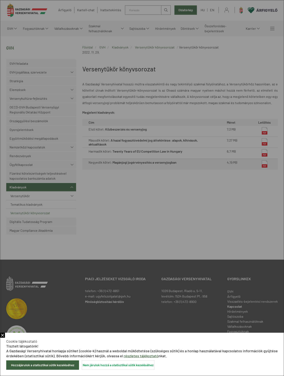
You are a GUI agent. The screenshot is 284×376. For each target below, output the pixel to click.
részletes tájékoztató (141, 356)
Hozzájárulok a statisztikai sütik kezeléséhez (42, 365)
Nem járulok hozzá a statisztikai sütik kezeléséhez (118, 365)
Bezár (2, 335)
